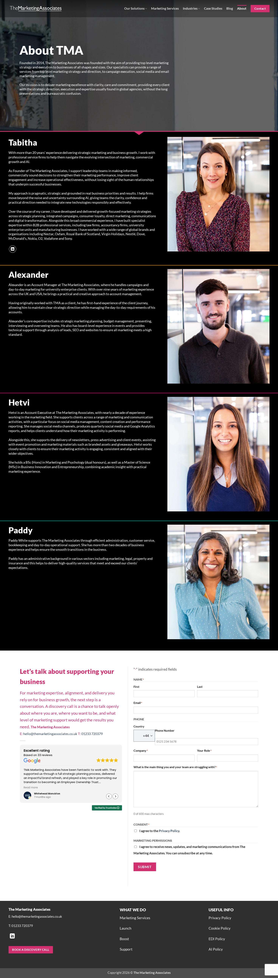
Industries (190, 8)
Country (139, 726)
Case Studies (213, 8)
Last (200, 686)
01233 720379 (92, 734)
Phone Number (164, 730)
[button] (115, 796)
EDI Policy (217, 939)
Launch (125, 928)
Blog (229, 8)
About (241, 8)
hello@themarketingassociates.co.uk (50, 734)
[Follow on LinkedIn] (12, 249)
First (136, 686)
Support (126, 949)
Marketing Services (165, 8)
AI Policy (216, 949)
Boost (124, 939)
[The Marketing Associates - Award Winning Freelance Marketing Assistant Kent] (36, 8)
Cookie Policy (220, 928)
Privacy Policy (169, 831)
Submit (144, 867)
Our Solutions (134, 8)
